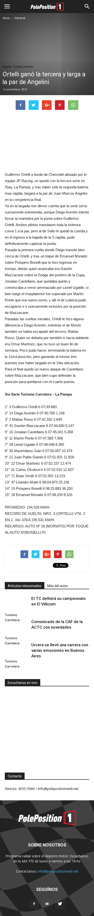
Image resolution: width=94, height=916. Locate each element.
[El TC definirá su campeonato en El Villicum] (17, 604)
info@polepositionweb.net (58, 871)
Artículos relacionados (24, 586)
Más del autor (57, 586)
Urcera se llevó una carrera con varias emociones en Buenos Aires (59, 650)
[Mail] (47, 904)
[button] (87, 6)
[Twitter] (60, 904)
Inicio (6, 18)
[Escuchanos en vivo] (47, 725)
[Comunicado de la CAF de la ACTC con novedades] (17, 627)
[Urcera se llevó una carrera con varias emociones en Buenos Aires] (17, 650)
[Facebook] (34, 904)
